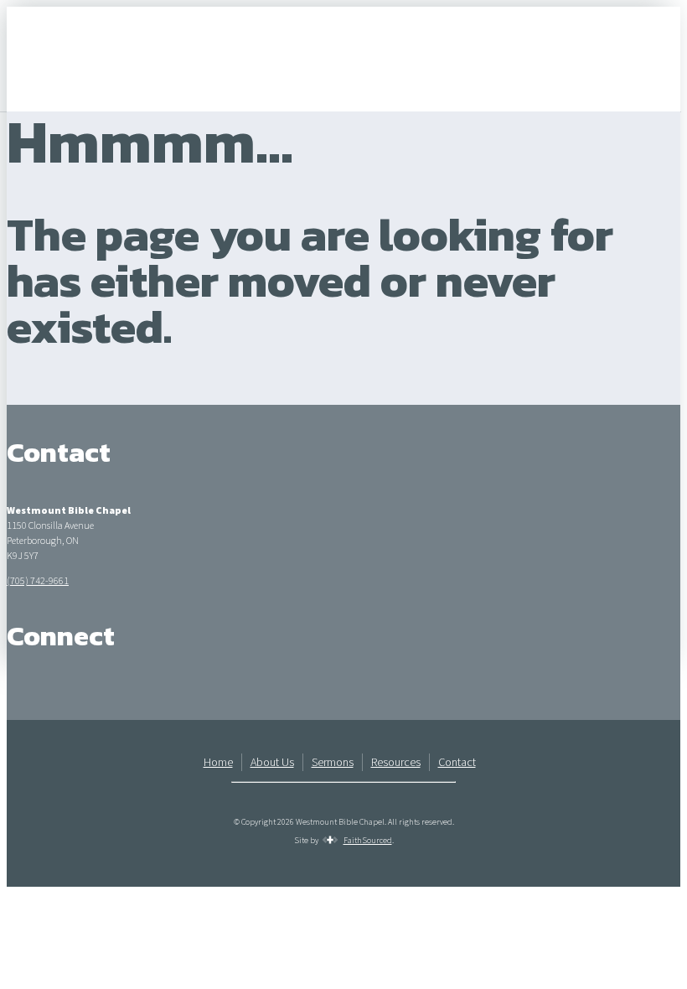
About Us (272, 761)
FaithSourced (368, 840)
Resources (396, 761)
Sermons (333, 761)
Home (218, 761)
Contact (457, 761)
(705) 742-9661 (38, 580)
